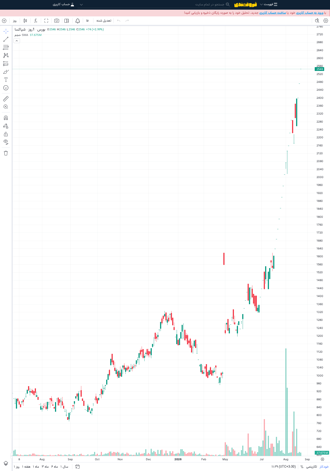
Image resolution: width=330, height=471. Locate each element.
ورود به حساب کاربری (309, 13)
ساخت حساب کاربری (272, 13)
